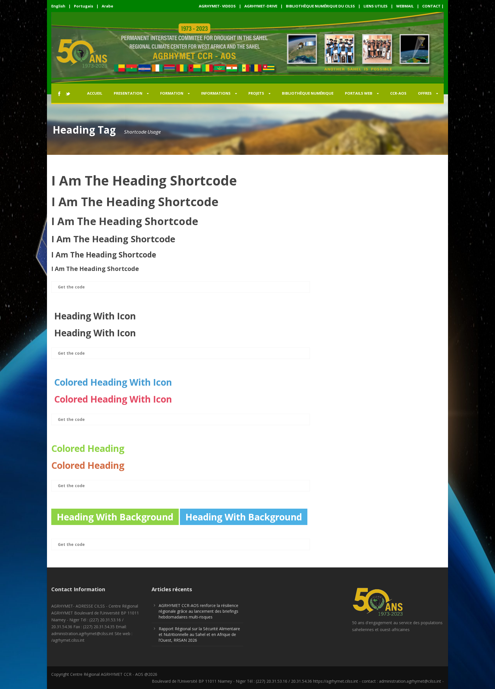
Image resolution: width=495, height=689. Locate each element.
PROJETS (256, 93)
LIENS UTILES (376, 6)
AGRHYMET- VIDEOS (217, 6)
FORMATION (171, 93)
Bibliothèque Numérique (307, 93)
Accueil (94, 93)
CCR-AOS (398, 93)
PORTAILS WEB (358, 93)
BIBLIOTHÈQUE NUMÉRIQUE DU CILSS (320, 6)
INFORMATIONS (216, 93)
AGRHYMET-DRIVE (260, 6)
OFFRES (425, 93)
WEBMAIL (405, 6)
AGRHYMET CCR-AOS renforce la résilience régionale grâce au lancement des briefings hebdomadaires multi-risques (198, 611)
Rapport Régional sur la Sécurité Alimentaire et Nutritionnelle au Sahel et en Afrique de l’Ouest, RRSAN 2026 (199, 634)
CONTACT (431, 6)
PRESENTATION (128, 93)
